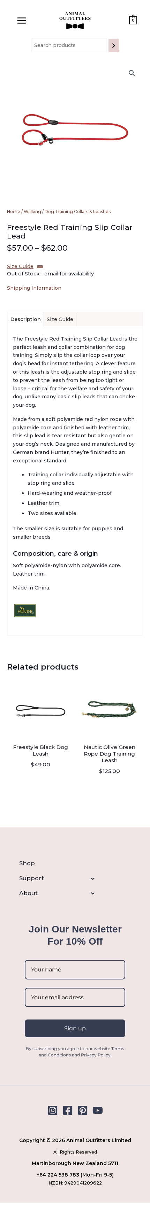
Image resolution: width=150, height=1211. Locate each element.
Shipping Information (34, 288)
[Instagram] (52, 1110)
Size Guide (20, 266)
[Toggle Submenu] (31, 878)
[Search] (113, 45)
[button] (132, 73)
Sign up (75, 1028)
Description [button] (25, 319)
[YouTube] (97, 1110)
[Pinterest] (82, 1110)
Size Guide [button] (60, 319)
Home (13, 211)
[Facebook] (67, 1110)
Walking (32, 211)
